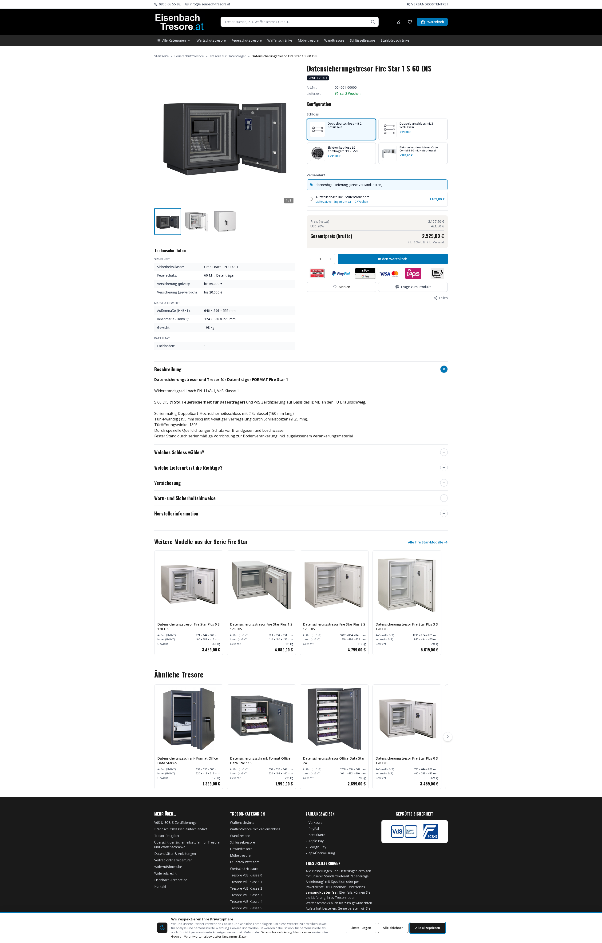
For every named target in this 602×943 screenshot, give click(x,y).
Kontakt (160, 886)
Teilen (443, 298)
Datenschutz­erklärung (276, 932)
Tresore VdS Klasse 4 (246, 901)
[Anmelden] (398, 22)
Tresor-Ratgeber (166, 835)
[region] (301, 602)
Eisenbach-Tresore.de (170, 880)
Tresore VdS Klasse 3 (246, 895)
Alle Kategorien (174, 40)
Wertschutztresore (211, 40)
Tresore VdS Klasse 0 (246, 875)
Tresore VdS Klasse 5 (246, 908)
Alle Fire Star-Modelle (425, 542)
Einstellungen (361, 928)
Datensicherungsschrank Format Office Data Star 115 (260, 760)
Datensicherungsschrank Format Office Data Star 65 (187, 760)
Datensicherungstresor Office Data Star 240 (333, 760)
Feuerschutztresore (246, 40)
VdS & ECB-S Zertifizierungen (176, 822)
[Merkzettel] (410, 22)
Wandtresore (334, 40)
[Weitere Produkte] (447, 736)
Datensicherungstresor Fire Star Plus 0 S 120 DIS (188, 626)
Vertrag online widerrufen (173, 860)
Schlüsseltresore (362, 40)
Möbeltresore (308, 40)
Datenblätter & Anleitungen (175, 853)
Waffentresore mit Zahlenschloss (255, 829)
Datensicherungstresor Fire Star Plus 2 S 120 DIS (334, 626)
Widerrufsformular (168, 866)
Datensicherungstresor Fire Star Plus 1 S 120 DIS (261, 626)
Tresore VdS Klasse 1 (246, 882)
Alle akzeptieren (427, 928)
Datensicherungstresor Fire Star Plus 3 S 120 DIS (407, 626)
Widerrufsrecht (165, 873)
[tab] (167, 221)
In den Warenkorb (392, 259)
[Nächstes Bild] (289, 135)
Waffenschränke (279, 40)
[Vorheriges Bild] (160, 135)
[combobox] (300, 22)
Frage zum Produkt (416, 287)
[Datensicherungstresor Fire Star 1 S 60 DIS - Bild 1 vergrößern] (224, 134)
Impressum (303, 932)
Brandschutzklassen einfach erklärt (180, 829)
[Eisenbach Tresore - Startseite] (179, 21)
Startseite (161, 56)
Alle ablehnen (393, 928)
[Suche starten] (373, 22)
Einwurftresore (241, 849)
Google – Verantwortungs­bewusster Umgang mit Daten (209, 937)
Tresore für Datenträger (227, 56)
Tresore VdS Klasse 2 (246, 888)
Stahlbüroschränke (395, 40)
